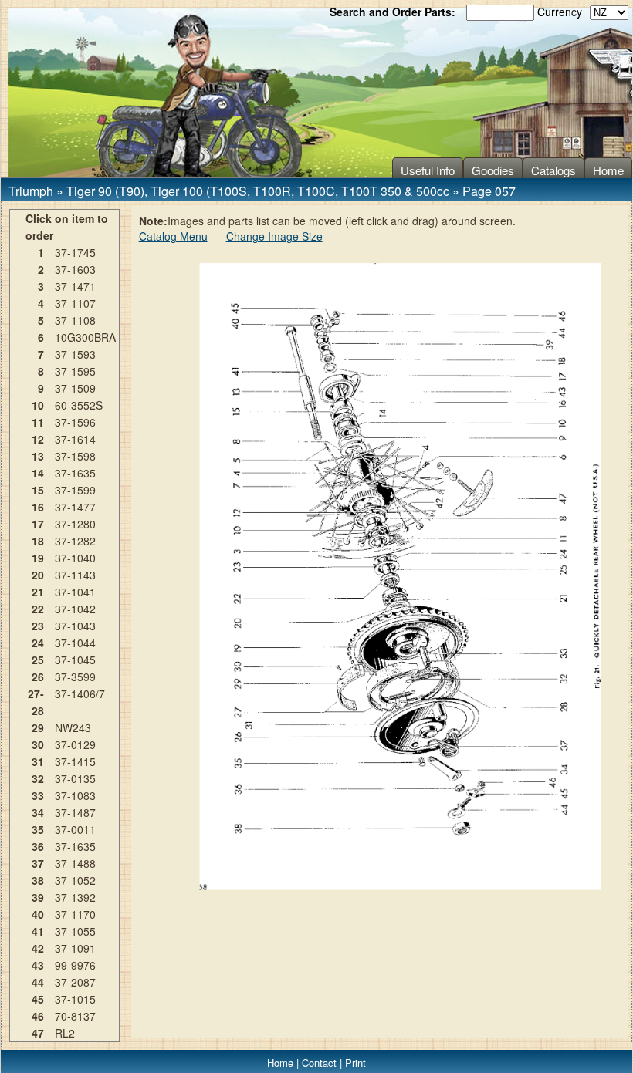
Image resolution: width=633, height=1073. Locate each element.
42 (38, 948)
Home (608, 170)
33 (38, 795)
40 (38, 914)
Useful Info (428, 170)
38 (38, 880)
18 (38, 540)
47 (38, 1033)
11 (38, 422)
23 (38, 625)
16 (38, 507)
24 (38, 642)
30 (38, 744)
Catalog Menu (173, 236)
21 (38, 591)
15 (38, 490)
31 (38, 761)
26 (38, 676)
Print (355, 1062)
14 (38, 473)
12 (38, 439)
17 (38, 523)
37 (38, 863)
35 (38, 829)
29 (38, 727)
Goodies (493, 170)
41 (38, 931)
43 (38, 965)
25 (38, 659)
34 (38, 812)
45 (38, 999)
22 (38, 608)
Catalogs (553, 170)
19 (38, 557)
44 (38, 982)
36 (38, 846)
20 (38, 574)
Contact (319, 1062)
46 (38, 1016)
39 (38, 897)
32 (38, 778)
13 (38, 456)
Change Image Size (274, 236)
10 (38, 405)
